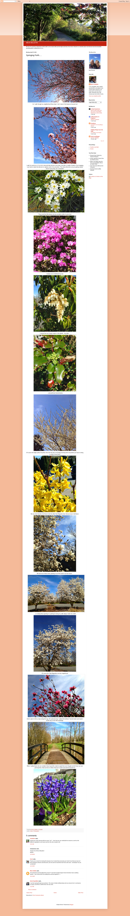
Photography (36, 831)
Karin (31, 859)
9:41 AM (32, 844)
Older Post (80, 892)
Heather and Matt (94, 147)
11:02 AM (32, 866)
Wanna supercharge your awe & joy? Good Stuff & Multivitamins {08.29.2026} (96, 112)
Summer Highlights (95, 137)
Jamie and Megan (95, 136)
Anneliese (32, 838)
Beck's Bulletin (94, 84)
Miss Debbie (33, 870)
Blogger (71, 904)
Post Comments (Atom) (38, 895)
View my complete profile (95, 96)
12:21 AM (32, 876)
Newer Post (29, 892)
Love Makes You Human (96, 132)
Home (55, 892)
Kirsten (92, 149)
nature (31, 831)
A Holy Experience (95, 109)
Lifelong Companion (95, 119)
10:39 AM (32, 854)
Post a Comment (32, 889)
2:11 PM (32, 886)
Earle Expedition (34, 881)
